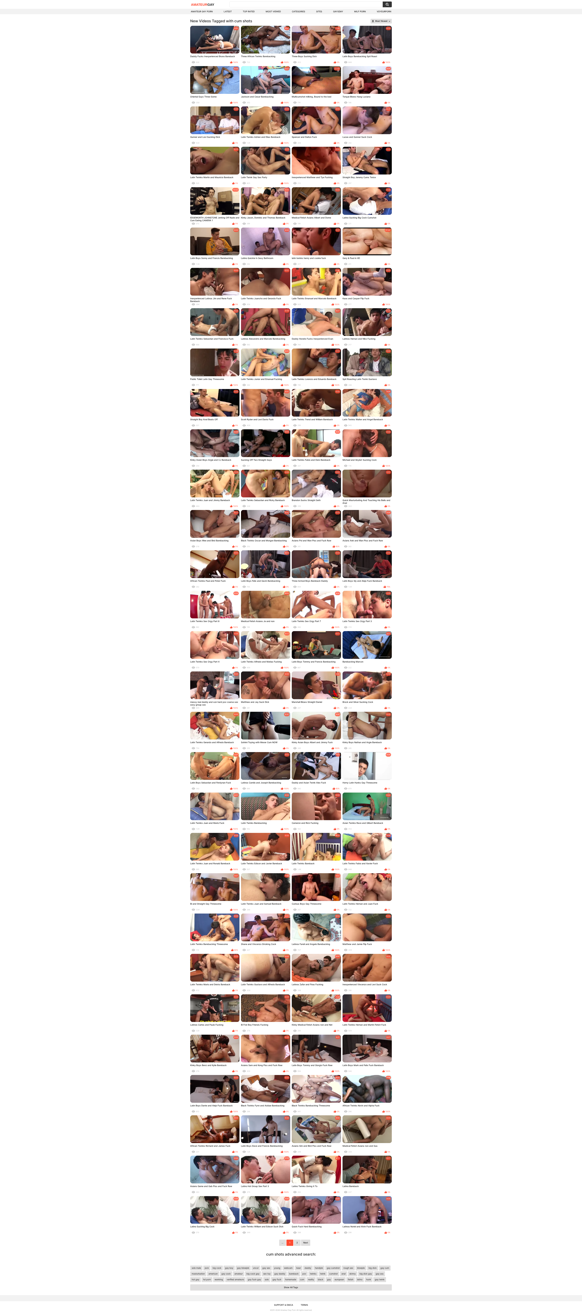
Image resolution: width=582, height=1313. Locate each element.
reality (311, 1279)
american (213, 1273)
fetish (350, 1279)
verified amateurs (235, 1279)
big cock (217, 1268)
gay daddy (279, 1273)
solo (267, 1279)
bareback (294, 1273)
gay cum (384, 1268)
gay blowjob (243, 1268)
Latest (228, 11)
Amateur (202, 5)
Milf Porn (360, 11)
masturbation (198, 1273)
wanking (219, 1279)
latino (359, 1279)
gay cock (226, 1273)
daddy (308, 1268)
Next (305, 1242)
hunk (368, 1279)
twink (322, 1273)
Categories (298, 11)
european (339, 1279)
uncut (256, 1268)
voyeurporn (384, 11)
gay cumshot (333, 1268)
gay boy (229, 1268)
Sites (319, 11)
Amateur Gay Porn (202, 11)
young (277, 1268)
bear (298, 1268)
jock (207, 1268)
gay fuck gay (254, 1279)
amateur (238, 1273)
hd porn (207, 1279)
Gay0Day (338, 11)
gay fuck (277, 1279)
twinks (313, 1273)
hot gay (195, 1279)
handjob (319, 1268)
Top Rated (249, 11)
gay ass (379, 1273)
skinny (352, 1273)
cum (302, 1279)
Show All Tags (291, 1287)
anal (343, 1273)
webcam (288, 1268)
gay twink (380, 1279)
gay (329, 1279)
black (320, 1279)
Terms (304, 1305)
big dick (373, 1268)
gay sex (266, 1268)
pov (304, 1273)
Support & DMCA (283, 1305)
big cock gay (252, 1273)
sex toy (267, 1273)
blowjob (361, 1268)
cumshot (333, 1273)
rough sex (348, 1268)
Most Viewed (273, 11)
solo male (196, 1268)
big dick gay (366, 1273)
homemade (290, 1279)
